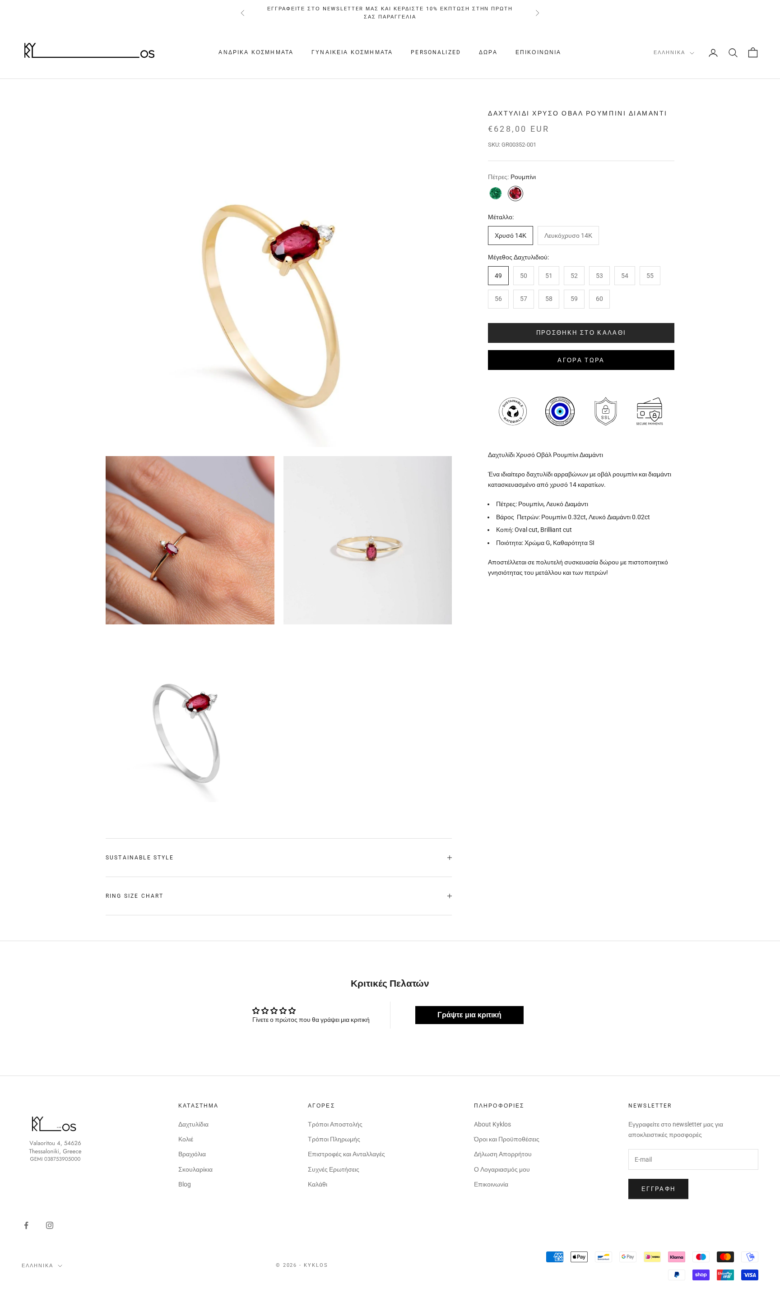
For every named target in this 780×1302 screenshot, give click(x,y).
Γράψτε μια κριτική (469, 1015)
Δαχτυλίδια (193, 1124)
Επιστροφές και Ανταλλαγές (346, 1154)
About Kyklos (492, 1124)
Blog (184, 1184)
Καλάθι (317, 1184)
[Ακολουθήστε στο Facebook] (26, 1225)
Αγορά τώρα (580, 359)
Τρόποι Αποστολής (335, 1124)
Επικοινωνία (538, 53)
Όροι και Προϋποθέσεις (506, 1139)
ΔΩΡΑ (488, 53)
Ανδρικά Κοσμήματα (255, 53)
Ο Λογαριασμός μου (502, 1169)
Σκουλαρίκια (195, 1169)
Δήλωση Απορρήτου (503, 1154)
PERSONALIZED (436, 53)
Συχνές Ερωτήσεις (333, 1169)
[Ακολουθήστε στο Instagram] (49, 1225)
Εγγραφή (658, 1189)
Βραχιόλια (192, 1154)
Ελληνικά (669, 53)
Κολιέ (185, 1139)
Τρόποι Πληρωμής (334, 1139)
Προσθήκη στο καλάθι (581, 332)
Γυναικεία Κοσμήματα (352, 53)
